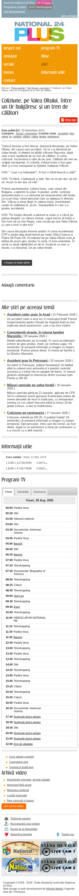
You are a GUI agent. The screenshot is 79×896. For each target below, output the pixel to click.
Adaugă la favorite (21, 834)
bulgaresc (53, 136)
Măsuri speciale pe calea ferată (30, 385)
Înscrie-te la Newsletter (24, 829)
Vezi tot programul (14, 11)
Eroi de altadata (23, 744)
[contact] (20, 80)
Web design (10, 888)
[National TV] (20, 856)
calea (34, 136)
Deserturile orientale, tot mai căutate (28, 779)
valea (5, 136)
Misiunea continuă (18, 790)
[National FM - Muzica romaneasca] (20, 872)
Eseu (48, 2)
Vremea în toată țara (21, 767)
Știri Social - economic (38, 88)
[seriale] (20, 64)
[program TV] (58, 48)
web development (31, 888)
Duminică (39, 491)
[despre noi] (20, 48)
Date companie (69, 15)
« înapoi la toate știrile (17, 262)
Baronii (18, 543)
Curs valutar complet (21, 756)
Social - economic (26, 133)
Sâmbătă (23, 491)
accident (63, 133)
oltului (26, 136)
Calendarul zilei (18, 762)
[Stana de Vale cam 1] (58, 856)
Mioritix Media (54, 888)
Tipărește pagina (20, 818)
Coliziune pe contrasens (25, 413)
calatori (17, 136)
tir (10, 136)
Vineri (8, 491)
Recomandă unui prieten (25, 823)
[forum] (20, 72)
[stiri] (58, 64)
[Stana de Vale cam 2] (58, 872)
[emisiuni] (20, 56)
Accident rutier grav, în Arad (28, 314)
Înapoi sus (68, 834)
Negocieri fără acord (19, 785)
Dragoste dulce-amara (27, 716)
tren (72, 133)
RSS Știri (70, 120)
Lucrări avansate (17, 795)
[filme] (58, 56)
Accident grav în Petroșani (27, 360)
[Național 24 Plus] (39, 32)
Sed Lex (19, 595)
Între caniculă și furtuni (20, 800)
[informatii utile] (58, 72)
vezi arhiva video (14, 806)
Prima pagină (18, 88)
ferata (42, 136)
